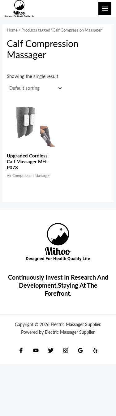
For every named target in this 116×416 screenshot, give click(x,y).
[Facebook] (21, 350)
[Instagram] (65, 350)
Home (12, 30)
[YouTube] (36, 350)
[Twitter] (51, 350)
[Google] (80, 350)
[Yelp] (95, 350)
